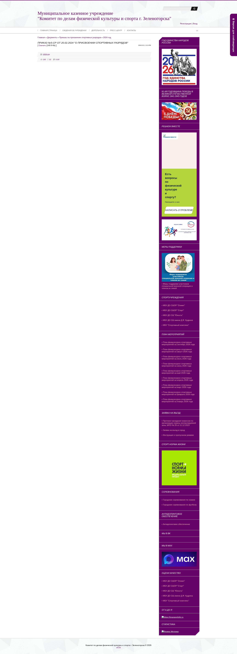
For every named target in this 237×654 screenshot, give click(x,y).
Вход (195, 23)
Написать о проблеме (179, 210)
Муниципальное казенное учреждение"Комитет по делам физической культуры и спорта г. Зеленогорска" (104, 16)
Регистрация (185, 23)
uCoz (118, 647)
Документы (52, 37)
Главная (41, 37)
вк (197, 30)
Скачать (42, 45)
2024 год (107, 37)
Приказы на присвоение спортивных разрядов (80, 37)
